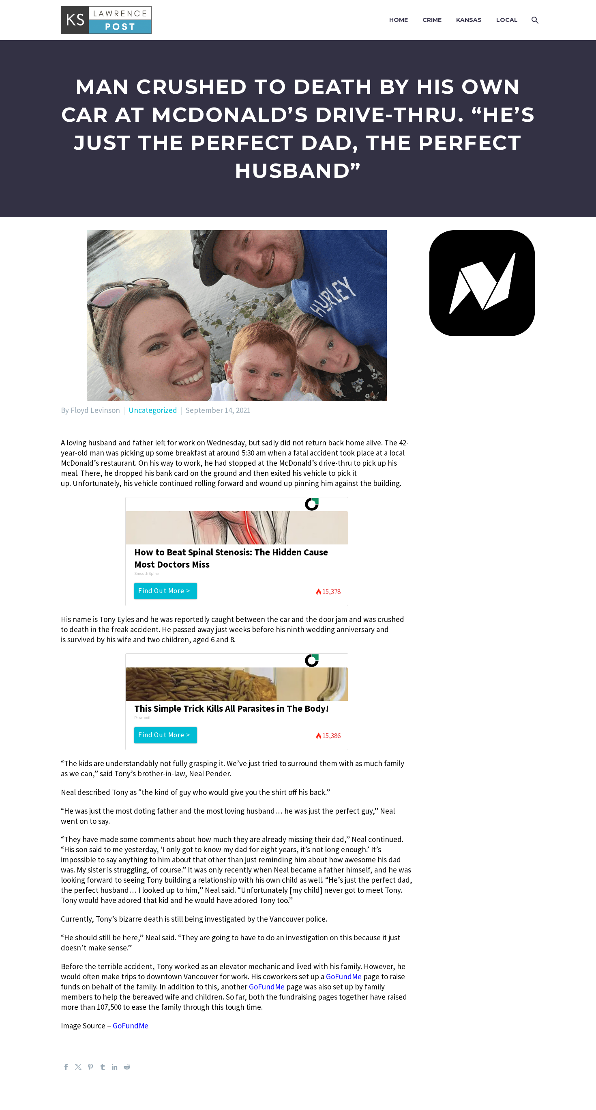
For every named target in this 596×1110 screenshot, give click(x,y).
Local (507, 20)
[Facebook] (66, 1067)
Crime (432, 20)
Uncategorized (153, 410)
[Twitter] (78, 1067)
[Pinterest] (90, 1067)
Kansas (469, 20)
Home (398, 20)
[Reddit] (127, 1067)
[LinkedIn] (114, 1067)
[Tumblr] (102, 1067)
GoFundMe (344, 976)
